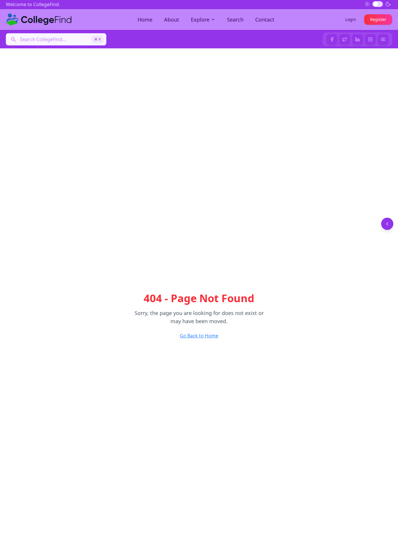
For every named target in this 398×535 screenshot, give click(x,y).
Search (235, 19)
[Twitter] (344, 39)
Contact (264, 19)
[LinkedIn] (357, 39)
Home (145, 19)
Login (350, 19)
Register (378, 19)
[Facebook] (332, 39)
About (171, 19)
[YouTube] (383, 39)
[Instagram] (370, 39)
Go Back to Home (199, 335)
